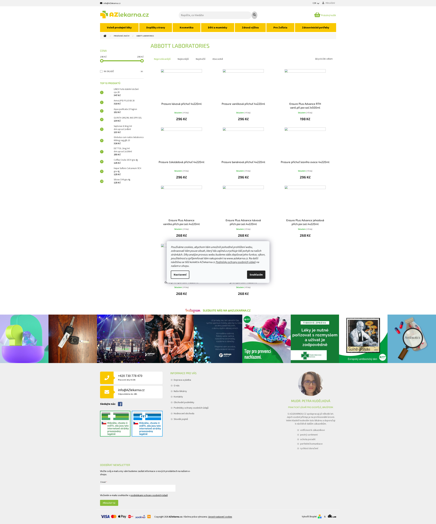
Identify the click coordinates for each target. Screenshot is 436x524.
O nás (177, 385)
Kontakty (178, 396)
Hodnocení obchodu (184, 413)
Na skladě (123, 71)
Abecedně (217, 59)
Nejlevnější (183, 59)
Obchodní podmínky (184, 402)
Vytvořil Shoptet (309, 516)
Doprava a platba (182, 380)
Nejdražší (200, 59)
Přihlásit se (109, 503)
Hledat (254, 15)
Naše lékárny (180, 391)
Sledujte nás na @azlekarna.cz (227, 310)
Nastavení (180, 275)
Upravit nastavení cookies (220, 516)
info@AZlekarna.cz (131, 392)
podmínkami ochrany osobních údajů (149, 495)
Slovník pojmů (181, 419)
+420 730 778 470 (130, 377)
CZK (315, 3)
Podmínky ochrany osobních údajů (236, 262)
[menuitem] (119, 27)
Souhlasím (256, 275)
